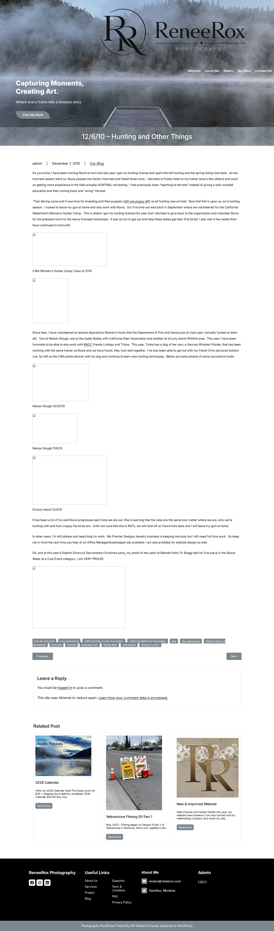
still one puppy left (136, 201)
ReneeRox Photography (52, 872)
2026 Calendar (47, 782)
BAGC (88, 344)
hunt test (56, 644)
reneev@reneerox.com (165, 881)
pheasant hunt (89, 644)
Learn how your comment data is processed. (133, 698)
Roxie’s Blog (110, 644)
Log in (202, 881)
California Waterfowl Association (147, 641)
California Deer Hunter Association (104, 641)
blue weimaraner (69, 641)
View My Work (33, 115)
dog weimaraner (191, 641)
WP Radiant (138, 926)
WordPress (185, 926)
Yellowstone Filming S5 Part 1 (129, 817)
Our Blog (97, 163)
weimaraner (129, 644)
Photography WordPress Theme (103, 926)
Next (234, 656)
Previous (42, 656)
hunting (71, 644)
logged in (65, 688)
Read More (44, 805)
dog (174, 641)
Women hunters (150, 644)
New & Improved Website (197, 804)
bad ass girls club (44, 641)
